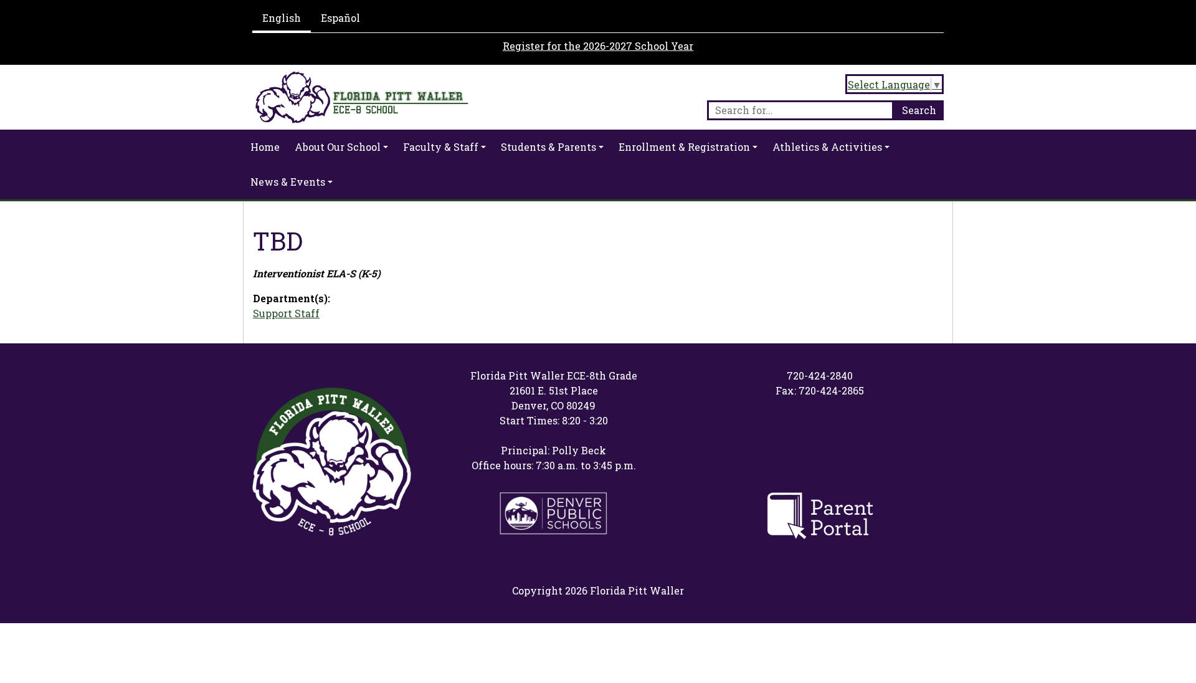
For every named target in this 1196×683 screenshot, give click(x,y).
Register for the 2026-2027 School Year (598, 45)
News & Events (287, 181)
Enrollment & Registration (684, 146)
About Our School (338, 146)
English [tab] (281, 17)
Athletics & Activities (827, 146)
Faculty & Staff (440, 146)
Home (265, 146)
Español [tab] (340, 17)
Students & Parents (548, 146)
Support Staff (286, 313)
